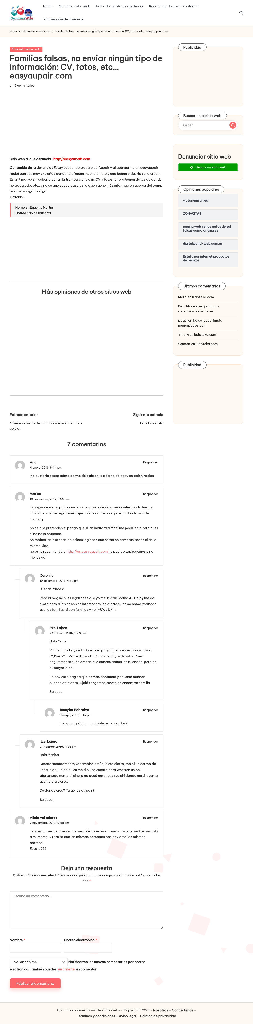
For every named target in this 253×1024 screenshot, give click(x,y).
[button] (232, 125)
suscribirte (66, 969)
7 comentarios (24, 85)
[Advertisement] (86, 125)
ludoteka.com (203, 297)
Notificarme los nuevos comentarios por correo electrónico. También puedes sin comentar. (77, 966)
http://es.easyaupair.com (87, 551)
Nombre (17, 940)
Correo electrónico (80, 940)
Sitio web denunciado (26, 49)
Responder (150, 462)
